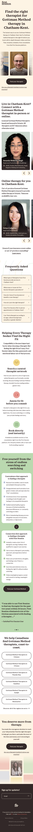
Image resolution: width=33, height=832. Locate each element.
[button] (16, 629)
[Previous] (24, 173)
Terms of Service (9, 818)
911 (12, 814)
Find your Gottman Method (16, 589)
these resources (22, 814)
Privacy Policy (24, 818)
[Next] (29, 173)
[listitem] (16, 151)
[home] (6, 3)
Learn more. (16, 253)
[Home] (16, 805)
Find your (16, 81)
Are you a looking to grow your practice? (14, 88)
